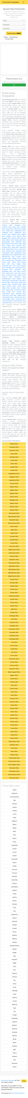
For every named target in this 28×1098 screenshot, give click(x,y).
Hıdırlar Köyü (16, 262)
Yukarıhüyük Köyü (7, 301)
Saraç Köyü (22, 282)
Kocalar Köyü (22, 275)
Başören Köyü (16, 238)
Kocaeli (14, 928)
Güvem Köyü (6, 262)
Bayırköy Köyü (14, 506)
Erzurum (14, 873)
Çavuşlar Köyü (21, 245)
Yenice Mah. (13, 295)
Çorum (15, 852)
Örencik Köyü (6, 282)
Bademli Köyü (16, 234)
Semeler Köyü (11, 286)
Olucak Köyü (5, 280)
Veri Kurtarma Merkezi (18, 1093)
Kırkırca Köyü (14, 645)
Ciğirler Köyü (11, 245)
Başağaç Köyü (6, 238)
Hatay (14, 893)
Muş (14, 956)
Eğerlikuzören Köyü (8, 256)
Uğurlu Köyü (14, 731)
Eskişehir (14, 876)
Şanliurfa (14, 1004)
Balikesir (14, 821)
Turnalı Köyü (17, 290)
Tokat (14, 994)
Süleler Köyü (6, 288)
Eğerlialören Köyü (20, 253)
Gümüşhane (14, 887)
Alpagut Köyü (14, 467)
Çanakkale (15, 845)
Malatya (14, 938)
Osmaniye (14, 1063)
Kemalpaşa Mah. (7, 271)
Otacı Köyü (22, 280)
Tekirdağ (14, 990)
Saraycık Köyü (6, 284)
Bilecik (14, 824)
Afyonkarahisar (14, 797)
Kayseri (14, 918)
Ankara (6, 37)
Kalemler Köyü (14, 622)
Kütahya (14, 935)
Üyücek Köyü (21, 291)
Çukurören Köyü (14, 546)
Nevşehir (14, 959)
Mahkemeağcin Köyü (8, 278)
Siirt (14, 980)
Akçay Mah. (16, 227)
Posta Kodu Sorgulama (10, 2)
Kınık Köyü (16, 271)
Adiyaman (15, 793)
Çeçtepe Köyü (6, 247)
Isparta (15, 897)
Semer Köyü (22, 286)
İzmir (14, 907)
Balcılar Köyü (21, 236)
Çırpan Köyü (15, 247)
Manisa (15, 942)
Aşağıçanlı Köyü (7, 232)
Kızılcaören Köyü (11, 275)
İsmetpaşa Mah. (7, 266)
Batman (14, 1035)
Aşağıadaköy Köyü (20, 230)
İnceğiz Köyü (21, 264)
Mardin (15, 949)
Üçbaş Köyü (11, 291)
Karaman (14, 1028)
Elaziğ (14, 866)
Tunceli (15, 1001)
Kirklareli (14, 921)
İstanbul (14, 904)
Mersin (14, 900)
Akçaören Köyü (6, 227)
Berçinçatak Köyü (20, 240)
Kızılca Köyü (14, 655)
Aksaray (14, 1022)
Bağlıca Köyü (14, 490)
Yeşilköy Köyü (21, 295)
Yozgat (14, 1015)
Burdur (14, 838)
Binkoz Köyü (18, 243)
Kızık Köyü (17, 273)
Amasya (14, 803)
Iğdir (14, 1049)
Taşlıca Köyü (9, 290)
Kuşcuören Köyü (20, 277)
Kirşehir (14, 925)
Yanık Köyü (5, 295)
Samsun (14, 977)
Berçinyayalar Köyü (8, 242)
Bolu (14, 835)
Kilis (14, 1060)
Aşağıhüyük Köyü (20, 232)
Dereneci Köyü (10, 251)
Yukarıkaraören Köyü (19, 301)
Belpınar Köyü (10, 240)
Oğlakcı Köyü (21, 278)
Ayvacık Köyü (9, 39)
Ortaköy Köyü (14, 280)
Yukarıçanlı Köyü (21, 299)
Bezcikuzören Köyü (8, 243)
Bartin (14, 1042)
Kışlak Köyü (9, 273)
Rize (14, 970)
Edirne (14, 862)
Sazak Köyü (14, 705)
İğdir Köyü (11, 264)
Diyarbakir (15, 859)
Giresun (14, 883)
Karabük (14, 1056)
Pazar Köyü (14, 282)
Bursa (14, 842)
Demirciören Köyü (14, 553)
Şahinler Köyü (15, 288)
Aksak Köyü (9, 229)
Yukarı (24, 1081)
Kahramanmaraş (14, 945)
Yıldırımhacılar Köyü (20, 297)
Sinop (14, 983)
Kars (14, 911)
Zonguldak (14, 1018)
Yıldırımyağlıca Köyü (8, 299)
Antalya (14, 810)
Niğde (14, 963)
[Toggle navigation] (23, 2)
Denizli (15, 855)
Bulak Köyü (14, 530)
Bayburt (14, 1025)
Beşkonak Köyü (21, 242)
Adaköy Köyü (7, 225)
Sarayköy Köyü (16, 284)
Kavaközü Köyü (20, 269)
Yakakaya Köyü (21, 293)
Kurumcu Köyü (7, 277)
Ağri (14, 800)
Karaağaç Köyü (10, 267)
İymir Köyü (16, 266)
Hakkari (14, 890)
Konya (14, 932)
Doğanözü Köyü (21, 251)
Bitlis (14, 831)
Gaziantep (15, 880)
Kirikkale (14, 1032)
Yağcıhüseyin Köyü (8, 293)
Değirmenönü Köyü (12, 249)
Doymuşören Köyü (7, 253)
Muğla (14, 952)
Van (14, 1011)
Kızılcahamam (13, 37)
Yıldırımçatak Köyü (7, 297)
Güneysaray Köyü (20, 260)
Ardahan (14, 1046)
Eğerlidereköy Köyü (20, 254)
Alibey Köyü (17, 229)
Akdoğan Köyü (14, 457)
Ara (14, 85)
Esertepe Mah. (6, 258)
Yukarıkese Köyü (7, 302)
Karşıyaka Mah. (7, 269)
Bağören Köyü (11, 236)
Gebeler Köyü (16, 258)
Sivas (14, 987)
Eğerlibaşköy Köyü (7, 254)
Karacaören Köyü (21, 267)
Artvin (14, 814)
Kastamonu (14, 914)
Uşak (14, 1008)
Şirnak (14, 1039)
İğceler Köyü (14, 606)
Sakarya (14, 973)
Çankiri (15, 848)
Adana (14, 790)
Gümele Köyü (10, 260)
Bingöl (14, 828)
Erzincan (14, 869)
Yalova (15, 1053)
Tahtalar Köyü (14, 721)
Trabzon (14, 997)
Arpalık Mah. (9, 230)
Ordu (14, 966)
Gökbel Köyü (14, 589)
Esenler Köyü (21, 256)
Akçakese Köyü (20, 225)
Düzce (14, 1067)
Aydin (14, 817)
